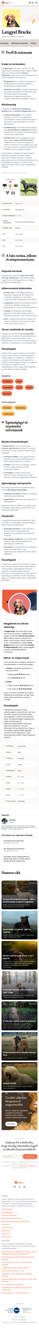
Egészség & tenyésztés (19, 43)
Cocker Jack (6, 1224)
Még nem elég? (19, 1139)
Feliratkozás (30, 1156)
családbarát (7, 387)
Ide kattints (11, 1124)
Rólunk (14, 1319)
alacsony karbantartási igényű (24, 222)
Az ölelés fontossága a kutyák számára (15, 1267)
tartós (19, 381)
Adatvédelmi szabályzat (27, 1322)
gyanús (29, 387)
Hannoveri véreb (7, 1212)
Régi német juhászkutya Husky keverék (16, 1221)
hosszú (20, 764)
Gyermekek (21, 801)
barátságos (7, 381)
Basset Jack (5, 1233)
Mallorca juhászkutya (9, 1215)
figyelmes (6, 393)
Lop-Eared (21, 758)
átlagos (17, 228)
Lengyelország (19, 209)
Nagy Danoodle (7, 1209)
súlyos (19, 770)
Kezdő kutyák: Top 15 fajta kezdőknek (15, 1293)
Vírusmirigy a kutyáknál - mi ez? (13, 1271)
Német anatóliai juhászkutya (12, 1218)
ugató (19, 387)
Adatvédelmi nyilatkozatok (27, 1166)
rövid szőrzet (22, 746)
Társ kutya (7, 408)
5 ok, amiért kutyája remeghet (12, 1284)
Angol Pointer (6, 1237)
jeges (19, 752)
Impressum (14, 1322)
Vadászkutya (20, 408)
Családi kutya (8, 414)
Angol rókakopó (7, 1227)
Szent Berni (6, 1230)
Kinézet (33, 43)
